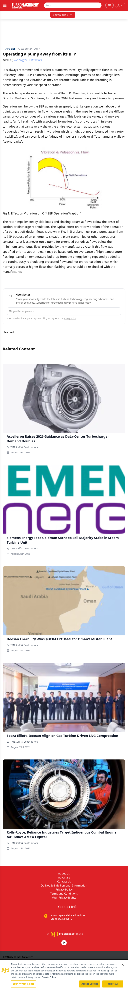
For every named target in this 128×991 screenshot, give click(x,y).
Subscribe (108, 311)
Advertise (64, 877)
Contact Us (64, 881)
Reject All (113, 983)
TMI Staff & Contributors (24, 447)
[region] (64, 975)
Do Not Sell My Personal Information (64, 885)
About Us (64, 873)
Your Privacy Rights (64, 897)
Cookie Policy (49, 977)
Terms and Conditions (64, 893)
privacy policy (70, 318)
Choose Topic (60, 14)
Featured (9, 332)
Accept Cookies (90, 983)
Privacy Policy (64, 889)
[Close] (122, 964)
